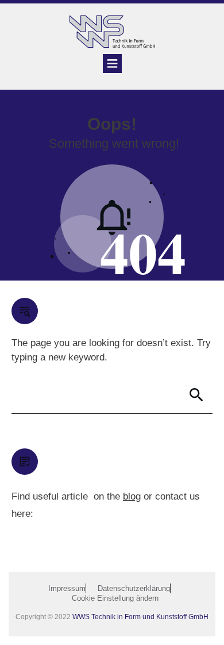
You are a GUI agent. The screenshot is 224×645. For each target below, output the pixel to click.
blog (132, 496)
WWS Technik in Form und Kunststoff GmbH (140, 617)
